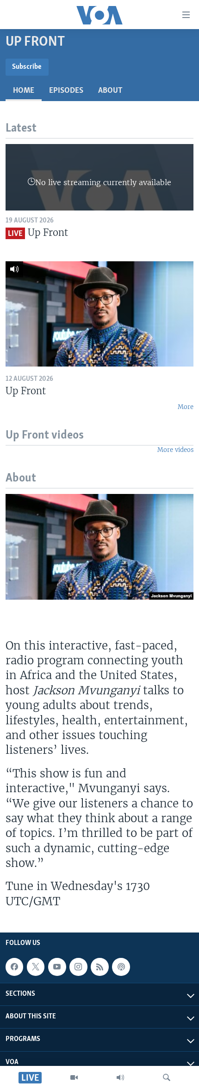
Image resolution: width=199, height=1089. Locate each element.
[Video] (74, 1077)
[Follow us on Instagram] (78, 966)
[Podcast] (121, 966)
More (185, 407)
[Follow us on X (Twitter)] (35, 966)
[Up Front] (99, 314)
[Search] (166, 1077)
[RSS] (99, 966)
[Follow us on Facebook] (14, 966)
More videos (175, 450)
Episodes (66, 91)
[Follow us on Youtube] (57, 966)
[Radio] (120, 1077)
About (110, 91)
